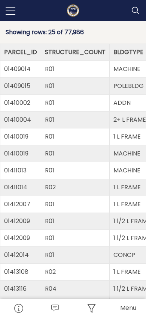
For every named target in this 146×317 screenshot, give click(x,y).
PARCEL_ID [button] (20, 52)
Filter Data (91, 308)
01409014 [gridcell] (17, 69)
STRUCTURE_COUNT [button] (75, 52)
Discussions (55, 308)
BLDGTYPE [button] (128, 52)
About (18, 308)
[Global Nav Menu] (10, 10)
